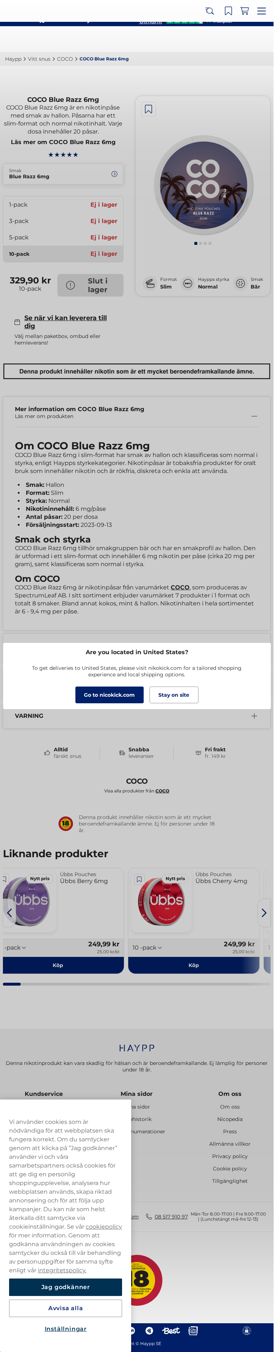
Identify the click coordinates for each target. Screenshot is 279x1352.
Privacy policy (230, 1156)
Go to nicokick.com (109, 695)
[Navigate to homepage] (137, 1044)
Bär (255, 286)
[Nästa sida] (264, 913)
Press (230, 1131)
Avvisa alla (65, 1308)
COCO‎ (65, 59)
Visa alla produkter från (136, 791)
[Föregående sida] (9, 913)
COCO (180, 587)
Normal (208, 286)
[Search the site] (214, 39)
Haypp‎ (13, 59)
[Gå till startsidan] (32, 39)
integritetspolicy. (62, 1270)
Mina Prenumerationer (136, 1131)
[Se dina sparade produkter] (230, 39)
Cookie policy (230, 1168)
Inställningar (66, 1328)
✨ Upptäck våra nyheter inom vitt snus (133, 7)
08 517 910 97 (171, 1216)
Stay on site (173, 695)
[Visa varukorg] (246, 39)
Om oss (230, 1093)
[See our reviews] (185, 20)
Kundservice (44, 1093)
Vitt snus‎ (39, 59)
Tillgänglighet (230, 1181)
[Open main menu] (262, 39)
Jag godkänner (65, 1287)
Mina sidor (137, 1093)
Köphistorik (136, 1119)
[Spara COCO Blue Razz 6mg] (148, 109)
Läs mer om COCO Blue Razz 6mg (63, 142)
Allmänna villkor (230, 1144)
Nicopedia (230, 1119)
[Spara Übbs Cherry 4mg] (139, 879)
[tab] (195, 243)
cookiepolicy (104, 1226)
